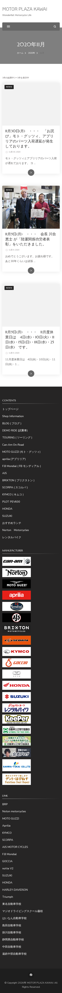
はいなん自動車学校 (14, 918)
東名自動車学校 (11, 904)
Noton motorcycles (14, 811)
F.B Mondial (9, 854)
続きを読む (26, 173)
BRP (5, 804)
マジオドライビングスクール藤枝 (22, 911)
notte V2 (7, 868)
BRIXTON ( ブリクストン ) (18, 480)
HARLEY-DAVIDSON (15, 890)
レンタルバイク (11, 537)
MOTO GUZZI (10, 818)
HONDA (7, 509)
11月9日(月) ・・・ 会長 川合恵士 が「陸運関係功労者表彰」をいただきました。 (30, 239)
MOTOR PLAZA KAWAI (24, 9)
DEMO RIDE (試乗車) (15, 430)
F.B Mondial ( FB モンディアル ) (21, 466)
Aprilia (6, 825)
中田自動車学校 (11, 947)
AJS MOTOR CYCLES (15, 847)
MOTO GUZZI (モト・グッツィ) (21, 452)
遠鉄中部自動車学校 (14, 954)
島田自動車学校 (11, 925)
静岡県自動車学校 (13, 939)
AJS (4, 473)
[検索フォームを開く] (54, 26)
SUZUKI (7, 516)
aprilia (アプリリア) (14, 459)
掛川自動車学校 (11, 932)
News (9, 87)
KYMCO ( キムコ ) (13, 494)
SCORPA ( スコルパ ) (15, 487)
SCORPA (7, 840)
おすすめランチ (11, 523)
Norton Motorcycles (15, 530)
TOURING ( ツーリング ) (17, 437)
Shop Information (13, 416)
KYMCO (7, 833)
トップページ (10, 409)
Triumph (7, 897)
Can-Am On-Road (13, 445)
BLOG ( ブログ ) (11, 423)
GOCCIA (7, 861)
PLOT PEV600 (11, 501)
